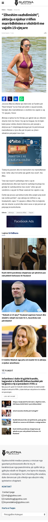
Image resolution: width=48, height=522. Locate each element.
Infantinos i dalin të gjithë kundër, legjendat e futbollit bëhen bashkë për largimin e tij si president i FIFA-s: (22, 381)
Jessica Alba (21, 212)
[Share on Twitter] (10, 99)
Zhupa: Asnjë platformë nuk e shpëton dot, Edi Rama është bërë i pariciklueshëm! (29, 403)
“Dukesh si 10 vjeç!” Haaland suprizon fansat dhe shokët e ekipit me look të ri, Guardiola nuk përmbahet (24, 317)
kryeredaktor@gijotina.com (16, 502)
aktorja (11, 212)
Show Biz (17, 10)
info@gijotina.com (12, 495)
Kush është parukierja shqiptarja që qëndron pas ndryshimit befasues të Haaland (27, 431)
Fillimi (3, 10)
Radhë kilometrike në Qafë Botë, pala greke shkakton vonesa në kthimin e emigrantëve (29, 421)
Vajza (31, 212)
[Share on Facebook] (4, 99)
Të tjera (9, 10)
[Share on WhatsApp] (21, 99)
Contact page (8, 492)
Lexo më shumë (9, 396)
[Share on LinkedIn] (15, 99)
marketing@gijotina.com (15, 499)
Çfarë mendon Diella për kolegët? (25, 411)
